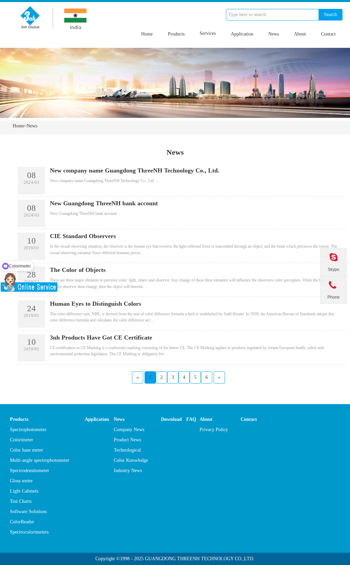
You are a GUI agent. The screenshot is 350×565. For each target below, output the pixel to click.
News (273, 34)
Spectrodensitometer (29, 470)
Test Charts (20, 501)
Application (242, 34)
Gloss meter (21, 480)
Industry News (128, 470)
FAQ (191, 419)
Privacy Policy (214, 429)
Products (176, 34)
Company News (129, 429)
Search (330, 14)
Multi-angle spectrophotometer (39, 460)
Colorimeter (21, 439)
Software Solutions (28, 511)
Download (171, 419)
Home (147, 34)
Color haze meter (26, 450)
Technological (127, 450)
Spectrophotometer (28, 429)
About (300, 34)
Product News (127, 439)
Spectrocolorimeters (29, 532)
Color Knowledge (131, 460)
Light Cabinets (24, 491)
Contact (328, 34)
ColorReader (22, 521)
